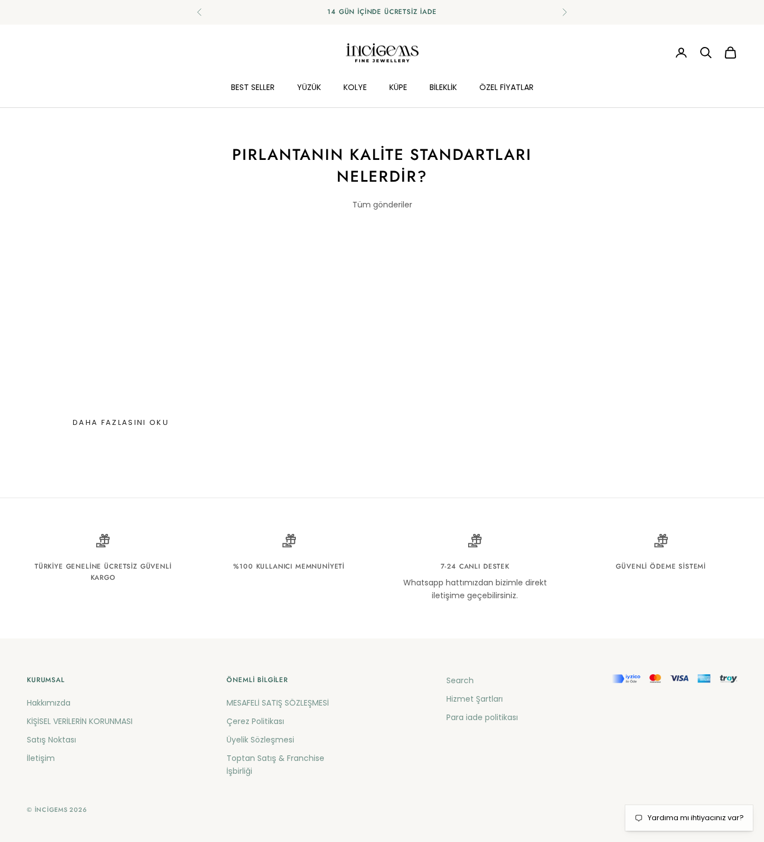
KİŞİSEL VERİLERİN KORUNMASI (80, 721)
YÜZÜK (309, 86)
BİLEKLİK (443, 86)
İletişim (41, 758)
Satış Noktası (51, 739)
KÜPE (398, 86)
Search (460, 680)
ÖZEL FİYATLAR (506, 86)
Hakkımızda (48, 702)
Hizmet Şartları (474, 698)
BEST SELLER (253, 86)
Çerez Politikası (255, 721)
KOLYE (355, 86)
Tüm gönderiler (382, 204)
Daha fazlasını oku (121, 422)
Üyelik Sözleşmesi (260, 739)
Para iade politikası (482, 717)
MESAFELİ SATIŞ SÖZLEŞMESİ (278, 702)
